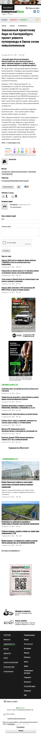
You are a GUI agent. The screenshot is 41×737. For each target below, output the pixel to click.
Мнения (26, 653)
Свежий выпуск (29, 635)
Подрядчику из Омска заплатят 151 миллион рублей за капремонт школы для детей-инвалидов (20, 272)
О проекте (27, 677)
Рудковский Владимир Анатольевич (15, 181)
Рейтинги (27, 657)
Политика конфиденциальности (16, 718)
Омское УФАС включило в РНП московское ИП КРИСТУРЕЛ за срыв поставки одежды (18, 289)
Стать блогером (29, 686)
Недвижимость (10, 459)
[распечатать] (18, 188)
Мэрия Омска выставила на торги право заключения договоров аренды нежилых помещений (17, 484)
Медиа (26, 639)
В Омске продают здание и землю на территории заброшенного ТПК (20, 532)
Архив (26, 666)
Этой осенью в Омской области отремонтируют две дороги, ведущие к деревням (20, 280)
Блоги (26, 661)
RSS (25, 695)
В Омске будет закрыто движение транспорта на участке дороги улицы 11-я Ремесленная (19, 421)
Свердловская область (19, 172)
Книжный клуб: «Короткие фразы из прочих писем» (20, 414)
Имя (3, 219)
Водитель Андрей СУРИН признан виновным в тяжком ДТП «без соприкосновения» (18, 438)
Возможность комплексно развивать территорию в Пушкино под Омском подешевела (20, 523)
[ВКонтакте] (25, 187)
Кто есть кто (28, 644)
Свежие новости (10, 385)
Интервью (27, 648)
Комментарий (6, 226)
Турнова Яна (12, 159)
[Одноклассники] (28, 187)
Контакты (27, 682)
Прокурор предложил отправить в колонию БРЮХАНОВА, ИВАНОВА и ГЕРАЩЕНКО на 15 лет (18, 407)
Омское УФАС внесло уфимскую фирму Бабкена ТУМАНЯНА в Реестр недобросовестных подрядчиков (19, 262)
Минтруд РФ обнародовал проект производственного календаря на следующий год (19, 430)
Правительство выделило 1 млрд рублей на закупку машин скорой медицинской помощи (20, 398)
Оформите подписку (22, 611)
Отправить (6, 250)
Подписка (27, 690)
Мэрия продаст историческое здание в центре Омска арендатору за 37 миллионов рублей (20, 542)
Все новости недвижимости (11, 551)
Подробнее (11, 724)
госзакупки (6, 172)
